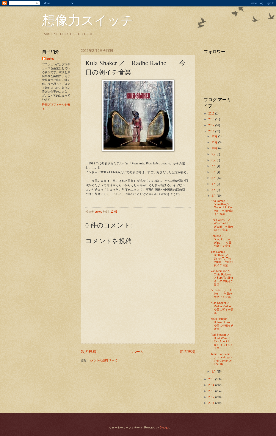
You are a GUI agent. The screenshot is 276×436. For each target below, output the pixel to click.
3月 (214, 190)
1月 (214, 371)
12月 (215, 136)
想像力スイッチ (87, 19)
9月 (214, 154)
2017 (211, 125)
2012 (211, 397)
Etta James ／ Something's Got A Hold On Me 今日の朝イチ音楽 (222, 207)
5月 (214, 177)
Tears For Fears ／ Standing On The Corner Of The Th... (222, 359)
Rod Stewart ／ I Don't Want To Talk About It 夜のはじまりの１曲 (222, 341)
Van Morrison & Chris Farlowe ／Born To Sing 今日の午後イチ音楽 (224, 277)
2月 (214, 195)
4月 (214, 184)
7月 (214, 166)
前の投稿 (187, 351)
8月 (214, 160)
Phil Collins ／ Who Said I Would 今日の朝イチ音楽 (222, 225)
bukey (50, 58)
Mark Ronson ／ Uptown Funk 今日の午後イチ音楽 (222, 323)
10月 (215, 148)
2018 (211, 119)
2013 (211, 391)
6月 (214, 172)
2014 (211, 385)
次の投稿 (88, 351)
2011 (211, 403)
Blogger (164, 427)
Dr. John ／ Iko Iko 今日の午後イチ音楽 (222, 294)
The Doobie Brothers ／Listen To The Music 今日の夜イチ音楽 (222, 258)
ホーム (138, 351)
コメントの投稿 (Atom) (102, 360)
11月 (215, 142)
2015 (211, 379)
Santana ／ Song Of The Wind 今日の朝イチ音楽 (221, 240)
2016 (211, 131)
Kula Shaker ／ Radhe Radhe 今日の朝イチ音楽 (223, 307)
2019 (211, 113)
